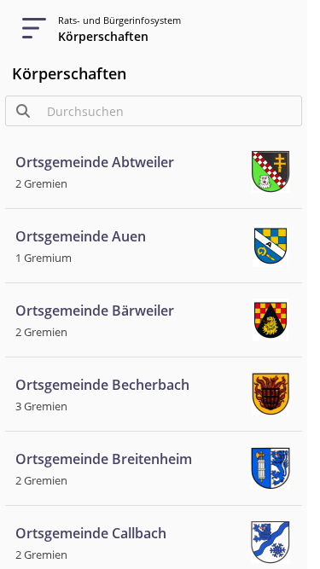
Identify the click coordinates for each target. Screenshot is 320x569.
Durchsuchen (85, 111)
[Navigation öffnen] (29, 29)
